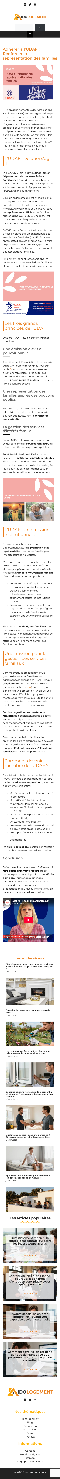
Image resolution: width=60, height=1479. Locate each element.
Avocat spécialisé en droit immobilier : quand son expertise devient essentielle (30, 1316)
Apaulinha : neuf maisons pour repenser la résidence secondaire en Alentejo (28, 1176)
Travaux (30, 1436)
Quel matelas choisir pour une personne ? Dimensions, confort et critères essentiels (28, 1136)
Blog (30, 1422)
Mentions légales (30, 1454)
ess (29, 687)
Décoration (30, 1426)
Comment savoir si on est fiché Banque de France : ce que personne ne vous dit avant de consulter (30, 1356)
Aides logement (30, 1418)
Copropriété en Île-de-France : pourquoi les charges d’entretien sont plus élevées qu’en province (30, 1280)
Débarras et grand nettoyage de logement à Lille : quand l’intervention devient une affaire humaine (29, 1094)
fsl (11, 369)
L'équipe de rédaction (30, 1461)
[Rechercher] (40, 27)
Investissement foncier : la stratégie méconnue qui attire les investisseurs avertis (30, 1240)
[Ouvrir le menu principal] (30, 34)
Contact (30, 1450)
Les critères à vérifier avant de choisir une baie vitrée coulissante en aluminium (28, 1052)
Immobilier (30, 1429)
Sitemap (30, 1458)
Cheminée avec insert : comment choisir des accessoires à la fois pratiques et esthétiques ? (29, 966)
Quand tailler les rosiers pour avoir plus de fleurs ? (28, 1011)
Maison (30, 1433)
